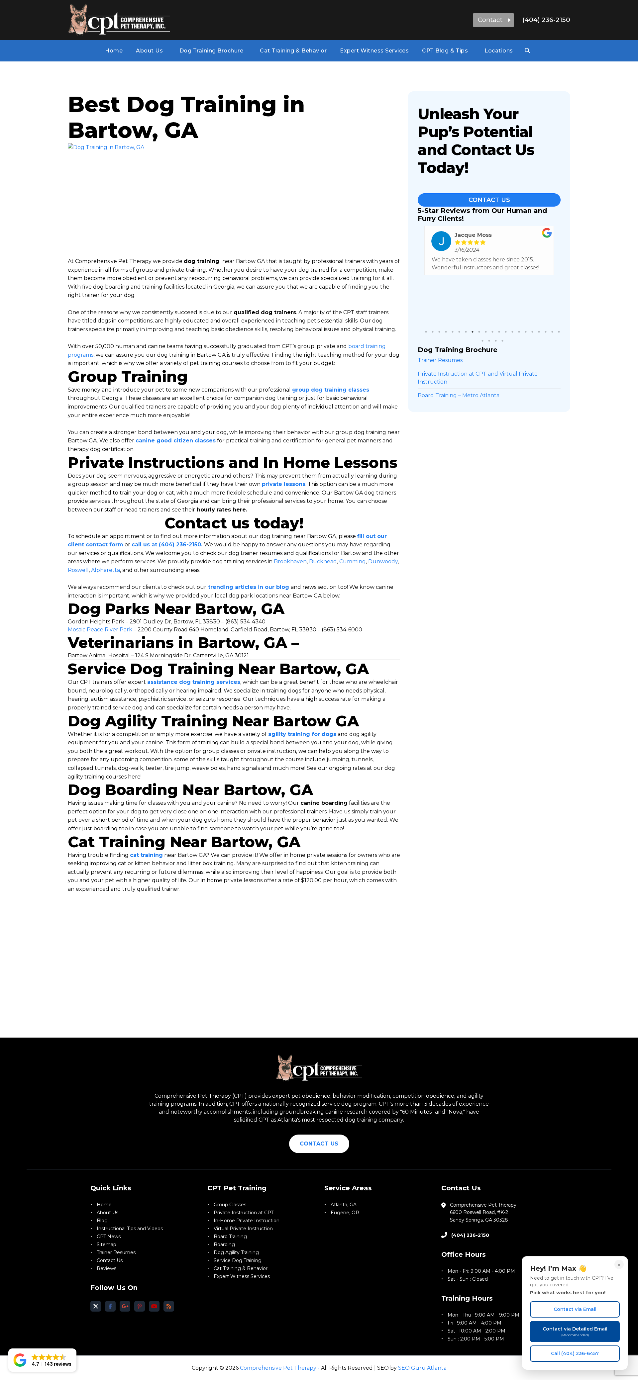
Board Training (230, 1237)
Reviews (106, 1268)
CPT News (109, 1237)
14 (512, 331)
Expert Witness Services (374, 50)
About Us (149, 50)
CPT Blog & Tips (445, 50)
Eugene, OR (345, 1213)
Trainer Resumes (440, 360)
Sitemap (106, 1244)
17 (532, 331)
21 (559, 331)
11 (492, 331)
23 (489, 340)
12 (499, 331)
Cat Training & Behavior (293, 50)
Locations (498, 50)
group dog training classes (330, 390)
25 (502, 340)
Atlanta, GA (344, 1205)
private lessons (283, 484)
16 (525, 331)
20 (552, 331)
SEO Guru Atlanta (422, 1368)
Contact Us (489, 200)
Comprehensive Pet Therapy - (280, 1368)
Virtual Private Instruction (243, 1229)
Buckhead (323, 561)
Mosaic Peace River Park (100, 629)
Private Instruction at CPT (243, 1213)
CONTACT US (319, 1144)
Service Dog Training (238, 1260)
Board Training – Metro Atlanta (458, 395)
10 (485, 331)
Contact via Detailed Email (575, 1331)
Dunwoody (383, 561)
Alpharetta (105, 570)
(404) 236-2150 (546, 20)
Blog (102, 1221)
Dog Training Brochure (211, 50)
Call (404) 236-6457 (575, 1353)
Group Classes (230, 1205)
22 (482, 340)
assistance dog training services (193, 682)
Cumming (352, 561)
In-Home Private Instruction (246, 1221)
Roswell (78, 570)
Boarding (224, 1244)
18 (539, 331)
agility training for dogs (302, 734)
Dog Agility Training (236, 1252)
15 (519, 331)
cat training (146, 855)
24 (495, 340)
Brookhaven (290, 561)
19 (545, 331)
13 (505, 331)
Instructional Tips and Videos (130, 1229)
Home (114, 50)
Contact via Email (575, 1309)
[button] (493, 20)
